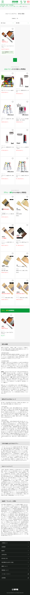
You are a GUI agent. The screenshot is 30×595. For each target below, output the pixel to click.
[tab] (7, 23)
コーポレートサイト (6, 574)
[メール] (28, 2)
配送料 (3, 550)
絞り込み (3, 23)
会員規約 (4, 546)
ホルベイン (8, 69)
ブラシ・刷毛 (8, 192)
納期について (5, 566)
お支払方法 (4, 554)
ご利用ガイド (5, 543)
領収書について (5, 570)
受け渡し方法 (5, 558)
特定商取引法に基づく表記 (7, 562)
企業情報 (4, 577)
